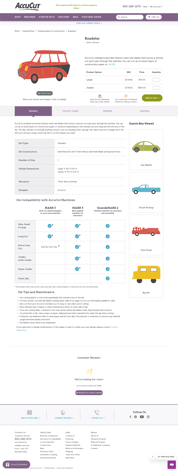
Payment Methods (73, 445)
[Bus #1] (146, 274)
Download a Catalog (48, 455)
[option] (17, 31)
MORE (112, 64)
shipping (144, 111)
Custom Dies (45, 445)
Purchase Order (91, 17)
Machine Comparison (49, 436)
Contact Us (70, 436)
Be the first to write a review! (89, 392)
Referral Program (98, 442)
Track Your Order (73, 455)
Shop (17, 31)
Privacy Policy (50, 468)
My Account (155, 7)
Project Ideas (70, 111)
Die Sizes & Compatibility (50, 439)
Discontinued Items (48, 458)
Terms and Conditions (65, 468)
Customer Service (22, 436)
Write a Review (93, 42)
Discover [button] (63, 17)
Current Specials (47, 442)
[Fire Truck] (146, 231)
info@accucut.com (22, 445)
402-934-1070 (21, 442)
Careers (94, 448)
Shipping (69, 451)
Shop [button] (18, 17)
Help (145, 7)
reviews (107, 111)
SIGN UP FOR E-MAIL (29, 418)
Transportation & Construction (51, 31)
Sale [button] (75, 17)
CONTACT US (96, 418)
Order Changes (72, 442)
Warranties (70, 458)
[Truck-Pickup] (146, 189)
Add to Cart (151, 98)
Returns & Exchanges (74, 448)
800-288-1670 (132, 6)
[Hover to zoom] (44, 66)
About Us (95, 436)
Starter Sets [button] (47, 17)
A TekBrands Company (100, 445)
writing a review (130, 102)
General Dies (28, 31)
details (33, 111)
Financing (69, 439)
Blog (42, 448)
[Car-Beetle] (146, 146)
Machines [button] (29, 17)
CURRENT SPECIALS (63, 418)
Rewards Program (98, 439)
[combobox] (130, 17)
